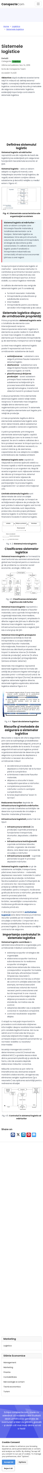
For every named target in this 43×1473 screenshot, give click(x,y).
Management (9, 1362)
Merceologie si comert (14, 1381)
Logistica (16, 61)
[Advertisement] (21, 120)
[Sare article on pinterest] (28, 1135)
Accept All (8, 1462)
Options (22, 1462)
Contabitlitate (10, 1377)
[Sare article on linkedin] (23, 1135)
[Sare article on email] (33, 1135)
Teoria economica (12, 1386)
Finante (7, 1372)
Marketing (8, 1367)
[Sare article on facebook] (12, 1135)
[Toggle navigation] (38, 3)
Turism (6, 1391)
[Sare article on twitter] (18, 1135)
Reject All (8, 1468)
